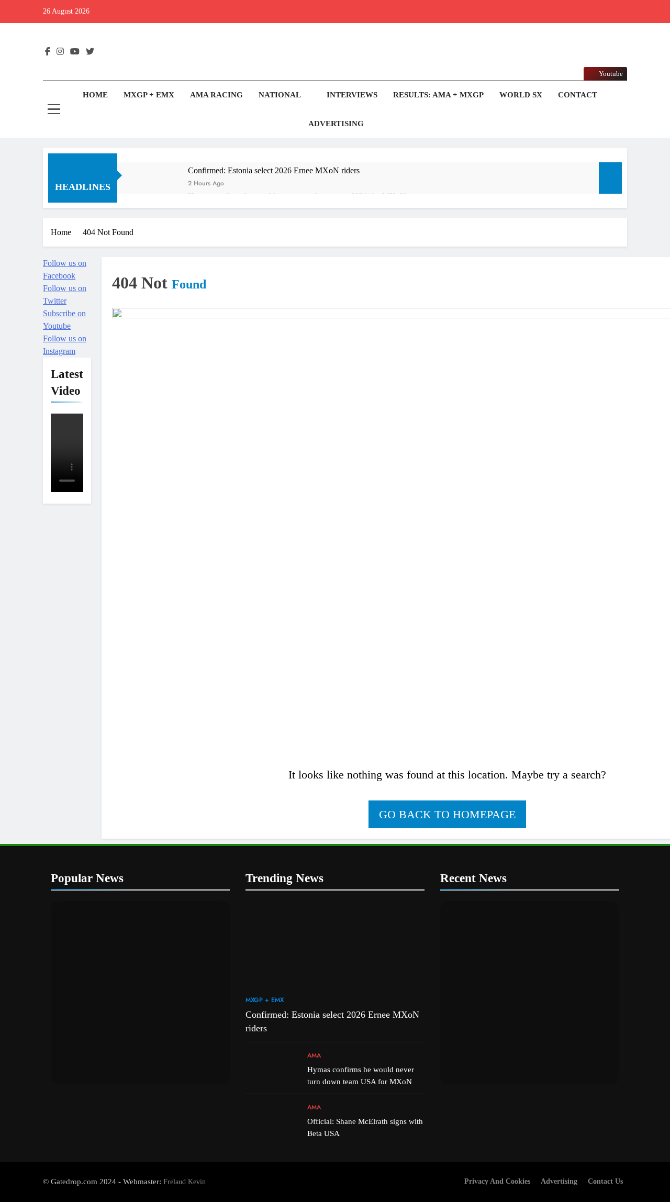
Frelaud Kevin (184, 1181)
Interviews (352, 95)
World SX (520, 95)
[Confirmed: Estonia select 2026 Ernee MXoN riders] (157, 184)
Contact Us (605, 1181)
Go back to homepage (447, 814)
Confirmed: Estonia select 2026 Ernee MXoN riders (274, 170)
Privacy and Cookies (497, 1181)
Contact (577, 95)
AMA (314, 1055)
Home (94, 95)
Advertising (336, 123)
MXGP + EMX (149, 95)
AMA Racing (216, 95)
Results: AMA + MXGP (438, 95)
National (280, 95)
